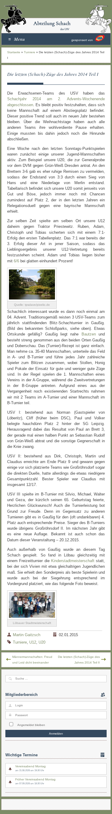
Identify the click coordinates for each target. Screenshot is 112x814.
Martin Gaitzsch (26, 635)
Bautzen (89, 334)
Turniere (29, 52)
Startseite (13, 52)
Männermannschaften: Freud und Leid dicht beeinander (32, 659)
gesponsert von (82, 40)
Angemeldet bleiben (31, 725)
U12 (32, 642)
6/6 (16, 261)
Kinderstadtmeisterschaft (72, 561)
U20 (42, 642)
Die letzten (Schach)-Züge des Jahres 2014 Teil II (79, 659)
